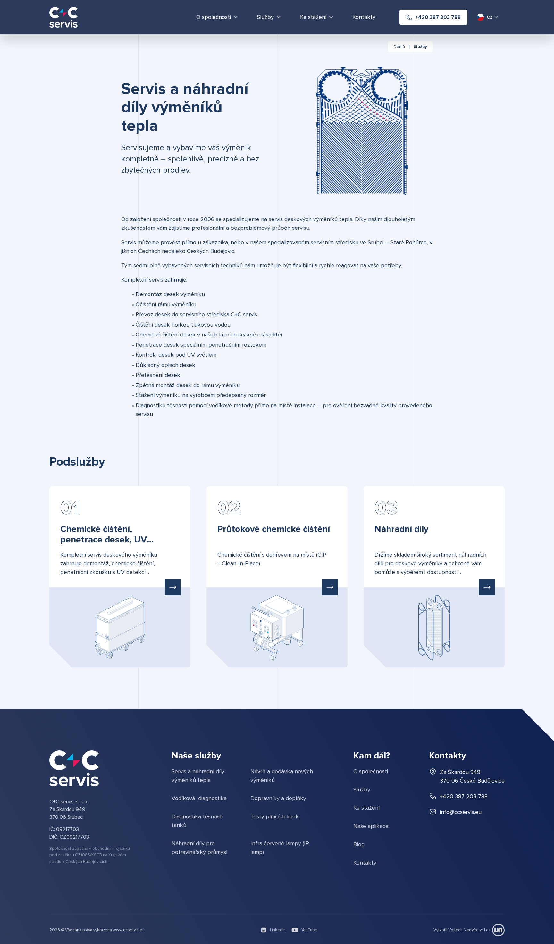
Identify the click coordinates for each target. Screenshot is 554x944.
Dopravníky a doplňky (278, 798)
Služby (420, 46)
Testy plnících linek (274, 816)
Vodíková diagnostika (199, 798)
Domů (399, 46)
